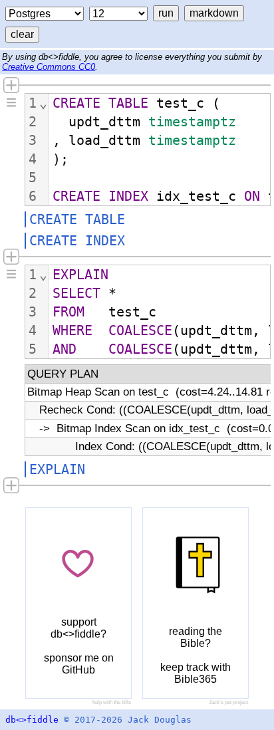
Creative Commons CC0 (48, 67)
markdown (214, 13)
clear (22, 34)
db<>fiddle (32, 720)
